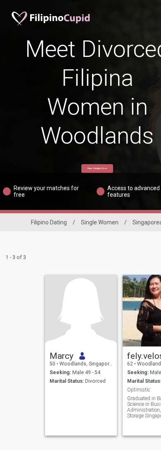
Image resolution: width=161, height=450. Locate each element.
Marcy (61, 356)
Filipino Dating (49, 222)
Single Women (99, 222)
